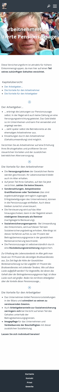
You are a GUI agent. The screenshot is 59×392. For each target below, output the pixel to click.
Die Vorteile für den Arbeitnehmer (22, 90)
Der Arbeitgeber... (13, 86)
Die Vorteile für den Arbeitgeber (20, 93)
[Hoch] (29, 102)
